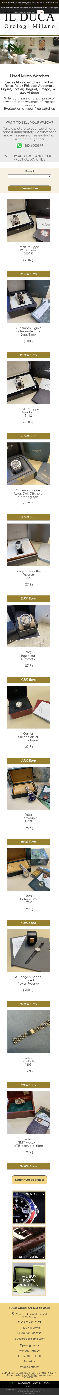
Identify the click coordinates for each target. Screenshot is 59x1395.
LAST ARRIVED (24, 1383)
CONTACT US (29, 1387)
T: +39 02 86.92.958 (29, 1328)
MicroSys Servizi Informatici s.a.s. (27, 1390)
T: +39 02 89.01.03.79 (29, 1322)
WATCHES (37, 1383)
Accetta (40, 12)
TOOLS (47, 1383)
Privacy (25, 1393)
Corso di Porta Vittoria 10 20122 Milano (30, 1316)
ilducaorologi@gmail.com (29, 1339)
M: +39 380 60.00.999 (29, 1333)
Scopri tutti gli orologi (29, 1179)
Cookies (31, 1393)
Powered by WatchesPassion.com (29, 1391)
